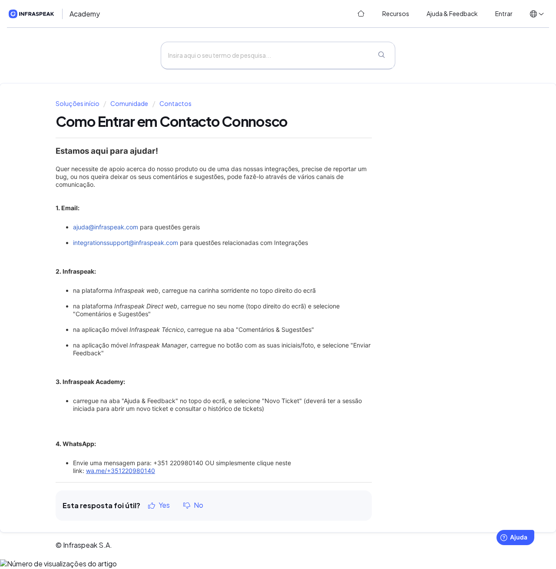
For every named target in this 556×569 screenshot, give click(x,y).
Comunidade (129, 103)
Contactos (175, 103)
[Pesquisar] (381, 55)
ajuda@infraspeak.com (105, 227)
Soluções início (78, 103)
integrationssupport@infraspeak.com (125, 242)
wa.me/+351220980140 (120, 470)
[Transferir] (262, 172)
